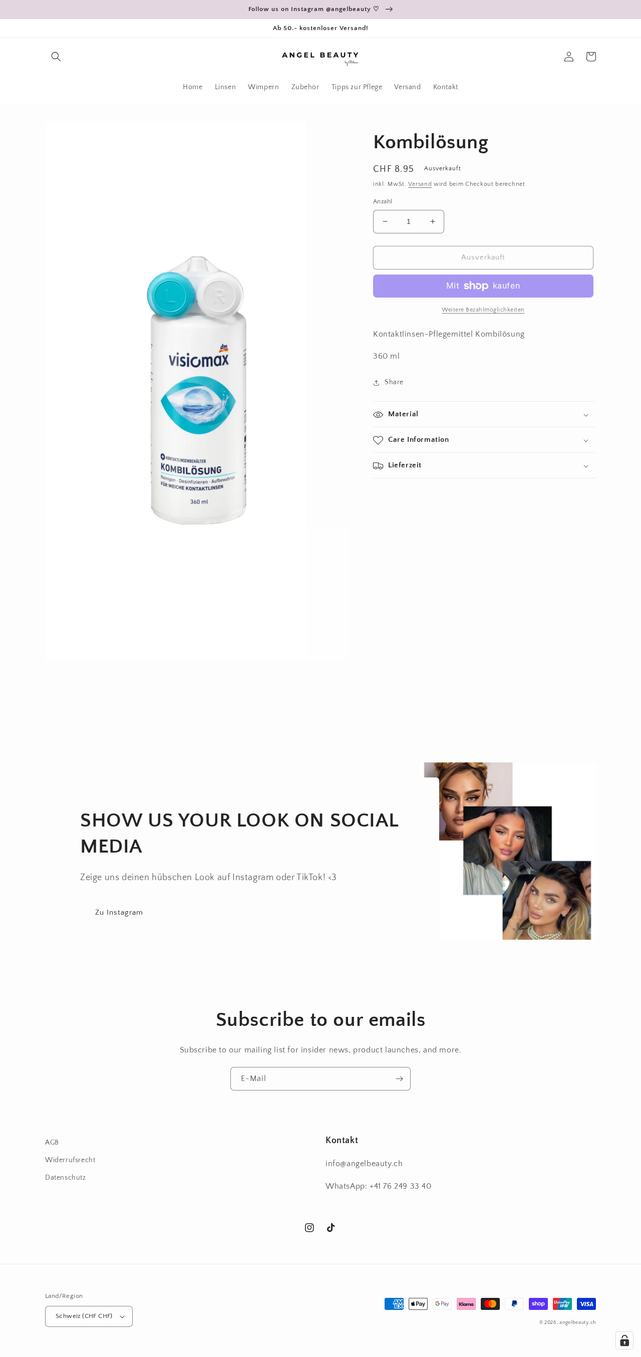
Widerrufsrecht (70, 1160)
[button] (56, 57)
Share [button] (394, 383)
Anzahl (382, 201)
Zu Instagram (119, 912)
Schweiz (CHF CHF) (84, 1315)
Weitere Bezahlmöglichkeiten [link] (483, 310)
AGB (52, 1143)
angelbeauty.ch (577, 1322)
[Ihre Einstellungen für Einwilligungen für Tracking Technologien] (624, 1340)
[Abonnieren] (399, 1079)
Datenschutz (65, 1178)
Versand (420, 184)
